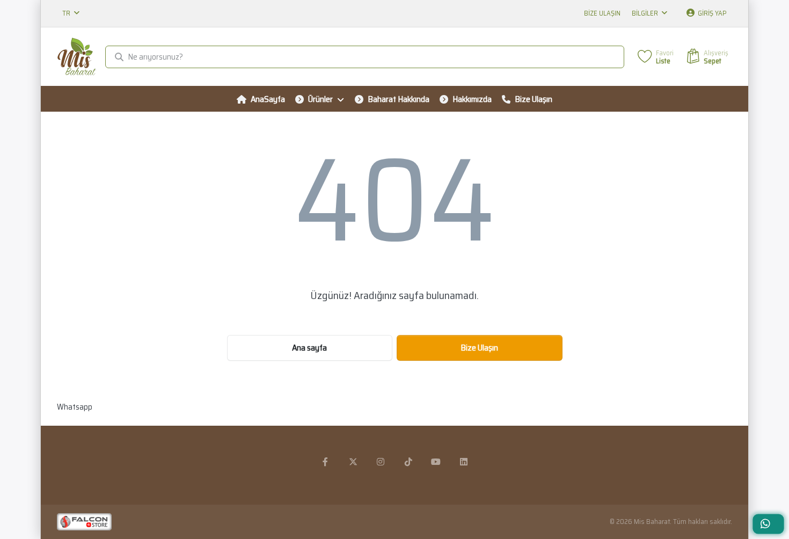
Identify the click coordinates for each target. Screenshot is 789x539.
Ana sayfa (309, 347)
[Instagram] (380, 462)
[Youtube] (436, 462)
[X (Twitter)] (353, 462)
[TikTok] (408, 462)
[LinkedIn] (464, 462)
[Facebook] (325, 462)
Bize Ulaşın (602, 13)
